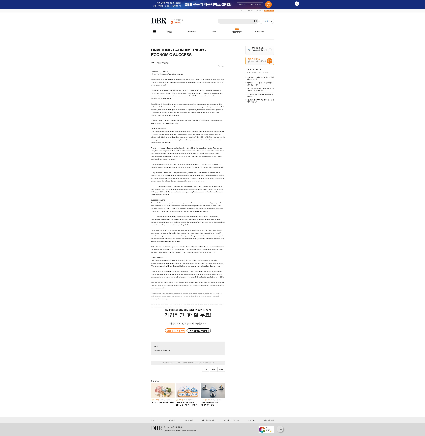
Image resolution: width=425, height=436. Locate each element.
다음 (221, 369)
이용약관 (172, 420)
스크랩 (223, 66)
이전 (205, 369)
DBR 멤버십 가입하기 (199, 330)
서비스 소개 (155, 420)
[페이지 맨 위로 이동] (281, 430)
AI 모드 (267, 21)
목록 (213, 369)
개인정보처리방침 (208, 420)
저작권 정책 (188, 420)
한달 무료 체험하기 (176, 330)
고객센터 (258, 10)
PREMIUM (191, 32)
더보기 (219, 66)
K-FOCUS (259, 32)
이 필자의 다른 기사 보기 (162, 350)
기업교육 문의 (268, 10)
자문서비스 (237, 32)
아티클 (169, 32)
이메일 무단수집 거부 (231, 420)
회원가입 (250, 10)
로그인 (243, 10)
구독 (214, 32)
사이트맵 (251, 420)
